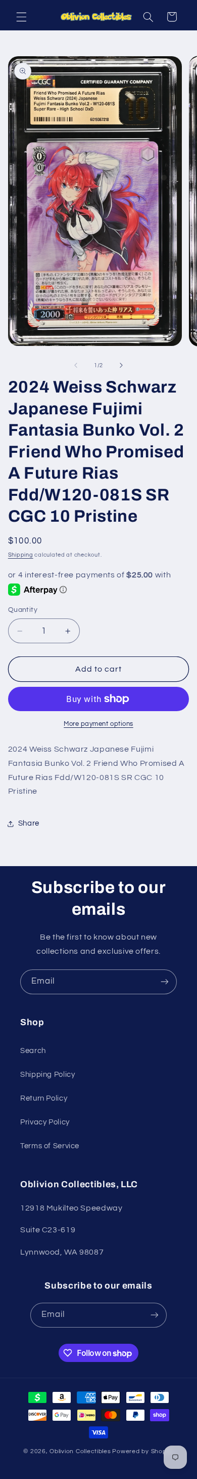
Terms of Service (49, 1146)
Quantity (22, 609)
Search (33, 1051)
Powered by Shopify (142, 1451)
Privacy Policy (45, 1122)
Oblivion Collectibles (80, 1451)
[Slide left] (76, 365)
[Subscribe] (164, 981)
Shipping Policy (47, 1074)
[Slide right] (121, 365)
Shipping (20, 555)
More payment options (98, 724)
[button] (21, 16)
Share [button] (28, 823)
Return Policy (43, 1098)
